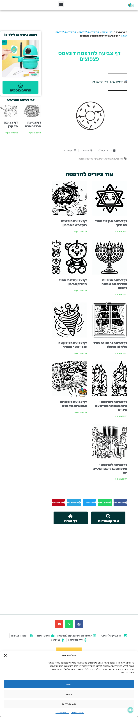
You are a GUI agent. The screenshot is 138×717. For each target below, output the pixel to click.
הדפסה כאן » (121, 231)
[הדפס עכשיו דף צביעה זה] (125, 82)
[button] (5, 655)
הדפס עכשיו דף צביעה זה (107, 82)
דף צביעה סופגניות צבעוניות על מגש (73, 404)
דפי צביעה (107, 32)
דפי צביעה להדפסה (89, 32)
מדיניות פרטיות (77, 712)
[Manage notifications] (130, 710)
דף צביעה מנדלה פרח (33, 124)
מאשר (69, 684)
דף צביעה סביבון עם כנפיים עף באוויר (72, 345)
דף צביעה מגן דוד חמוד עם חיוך (111, 223)
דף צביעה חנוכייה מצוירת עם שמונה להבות (114, 284)
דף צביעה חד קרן (11, 124)
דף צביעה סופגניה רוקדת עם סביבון (74, 223)
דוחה (69, 694)
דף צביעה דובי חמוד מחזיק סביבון (73, 282)
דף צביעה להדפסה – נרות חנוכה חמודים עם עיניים (111, 406)
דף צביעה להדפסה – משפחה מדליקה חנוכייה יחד (110, 468)
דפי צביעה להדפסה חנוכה (91, 158)
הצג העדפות (69, 704)
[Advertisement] (89, 551)
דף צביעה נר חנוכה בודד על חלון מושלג (110, 345)
